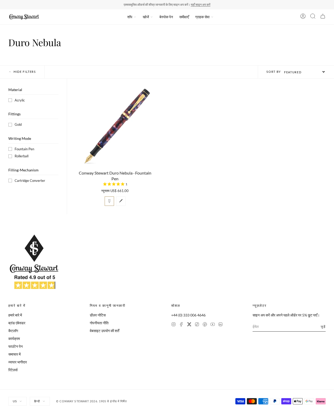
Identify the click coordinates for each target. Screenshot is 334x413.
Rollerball (21, 156)
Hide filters (25, 71)
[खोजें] (313, 17)
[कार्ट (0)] (323, 17)
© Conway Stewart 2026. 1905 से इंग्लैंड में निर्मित (91, 401)
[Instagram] (173, 324)
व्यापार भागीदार (17, 362)
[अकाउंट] (303, 17)
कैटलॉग (13, 330)
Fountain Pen (24, 149)
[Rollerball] (121, 201)
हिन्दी (37, 401)
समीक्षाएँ (184, 17)
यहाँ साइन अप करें (200, 5)
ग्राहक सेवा (202, 17)
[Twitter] (189, 324)
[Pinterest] (204, 324)
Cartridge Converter (30, 180)
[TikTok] (197, 324)
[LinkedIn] (220, 324)
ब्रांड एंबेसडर (16, 323)
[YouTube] (212, 324)
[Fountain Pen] (109, 201)
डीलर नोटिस (98, 315)
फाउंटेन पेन (15, 346)
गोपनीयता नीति (99, 323)
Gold (18, 124)
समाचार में (14, 354)
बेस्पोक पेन (166, 17)
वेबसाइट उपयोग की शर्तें (104, 330)
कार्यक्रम (14, 338)
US (15, 401)
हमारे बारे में (15, 315)
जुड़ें (323, 326)
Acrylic (20, 100)
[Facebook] (181, 324)
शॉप (129, 17)
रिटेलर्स (12, 370)
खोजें (146, 17)
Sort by (273, 71)
